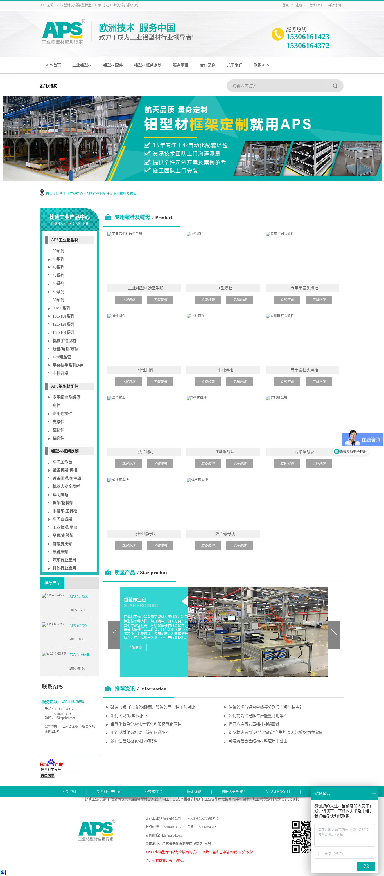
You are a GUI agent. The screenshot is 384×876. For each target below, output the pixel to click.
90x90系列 (61, 308)
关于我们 (235, 65)
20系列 (58, 251)
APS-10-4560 (78, 596)
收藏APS (315, 5)
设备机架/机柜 (65, 470)
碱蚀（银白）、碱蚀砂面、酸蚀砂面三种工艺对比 (152, 707)
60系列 (58, 292)
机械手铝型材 (64, 341)
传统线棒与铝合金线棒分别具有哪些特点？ (266, 707)
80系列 (58, 300)
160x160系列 (63, 332)
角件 (56, 405)
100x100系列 (63, 316)
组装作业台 (135, 599)
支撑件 (58, 422)
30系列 (58, 259)
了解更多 (135, 647)
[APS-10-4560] (53, 595)
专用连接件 (62, 414)
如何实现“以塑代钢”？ (129, 716)
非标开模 (60, 373)
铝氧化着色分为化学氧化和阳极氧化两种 (145, 724)
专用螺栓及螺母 (125, 194)
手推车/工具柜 (65, 511)
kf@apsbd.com (65, 718)
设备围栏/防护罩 (67, 478)
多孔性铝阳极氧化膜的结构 (134, 741)
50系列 (58, 283)
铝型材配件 (113, 65)
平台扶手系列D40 (68, 365)
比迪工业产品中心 (69, 194)
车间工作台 (62, 462)
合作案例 (208, 65)
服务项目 (181, 65)
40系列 (58, 267)
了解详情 (160, 300)
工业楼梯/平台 (65, 527)
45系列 (58, 275)
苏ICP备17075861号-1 (203, 819)
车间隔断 (60, 495)
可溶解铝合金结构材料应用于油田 (258, 741)
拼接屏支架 (62, 544)
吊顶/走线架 (63, 535)
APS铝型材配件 (98, 194)
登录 (285, 5)
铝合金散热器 (79, 655)
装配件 (58, 430)
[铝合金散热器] (54, 654)
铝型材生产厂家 (109, 792)
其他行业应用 (64, 568)
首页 (49, 194)
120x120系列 (63, 324)
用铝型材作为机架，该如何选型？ (140, 732)
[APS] (63, 43)
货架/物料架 (63, 503)
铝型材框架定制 (148, 65)
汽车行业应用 (64, 560)
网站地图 (334, 5)
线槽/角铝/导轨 (65, 349)
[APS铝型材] (97, 839)
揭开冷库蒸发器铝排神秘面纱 (254, 724)
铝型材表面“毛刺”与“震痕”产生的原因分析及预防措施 (275, 732)
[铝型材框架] (192, 138)
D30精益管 (62, 357)
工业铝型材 (82, 65)
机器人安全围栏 (66, 486)
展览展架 (60, 552)
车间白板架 (62, 519)
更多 (331, 685)
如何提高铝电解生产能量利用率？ (258, 716)
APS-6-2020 (78, 626)
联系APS (261, 65)
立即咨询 (128, 300)
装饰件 (58, 438)
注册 (298, 5)
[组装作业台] (255, 675)
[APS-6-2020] (53, 624)
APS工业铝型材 (64, 240)
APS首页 (53, 65)
